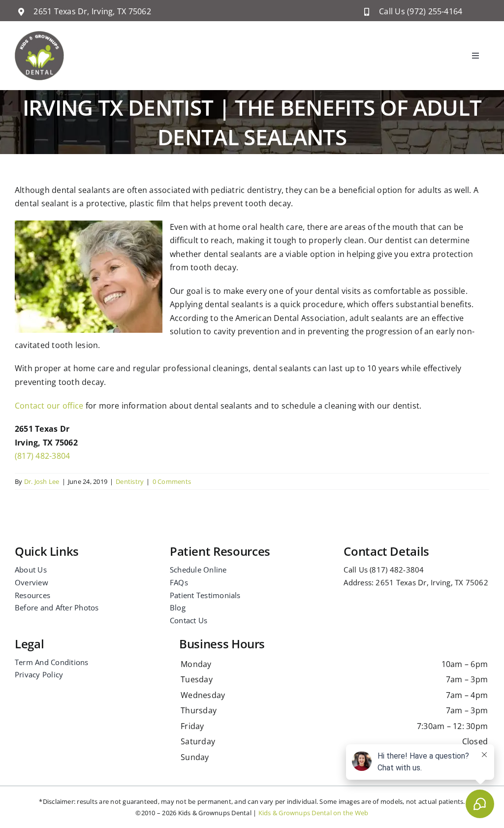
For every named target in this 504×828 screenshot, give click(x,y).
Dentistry (130, 481)
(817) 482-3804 (42, 455)
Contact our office (49, 405)
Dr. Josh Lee (42, 481)
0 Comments (172, 481)
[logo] (39, 35)
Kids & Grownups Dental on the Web (313, 812)
